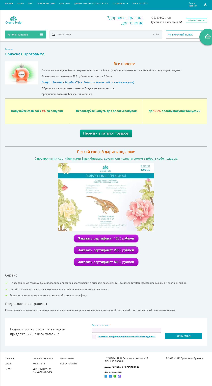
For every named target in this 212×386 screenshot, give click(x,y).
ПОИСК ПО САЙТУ (139, 3)
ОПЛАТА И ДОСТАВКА (46, 3)
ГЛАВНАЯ (9, 3)
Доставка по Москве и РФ (166, 22)
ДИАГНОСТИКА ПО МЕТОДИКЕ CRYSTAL (91, 3)
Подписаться (183, 336)
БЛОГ (30, 3)
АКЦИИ (20, 3)
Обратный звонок (196, 20)
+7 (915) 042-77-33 (161, 17)
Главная (9, 49)
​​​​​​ (106, 253)
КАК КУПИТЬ (64, 3)
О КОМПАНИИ (119, 3)
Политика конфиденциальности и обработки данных (127, 336)
